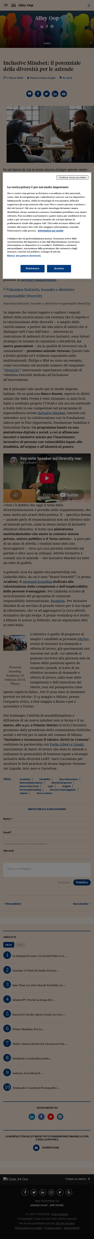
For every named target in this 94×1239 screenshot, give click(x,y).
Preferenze (32, 268)
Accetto (59, 268)
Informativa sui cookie (50, 230)
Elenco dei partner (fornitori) (24, 255)
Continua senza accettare (73, 177)
